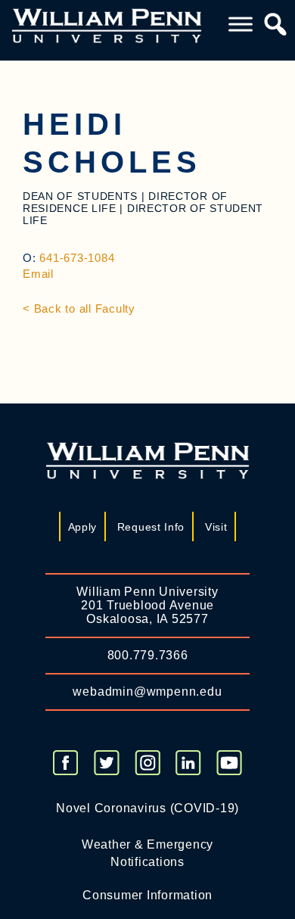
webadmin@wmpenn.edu (147, 691)
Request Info (151, 527)
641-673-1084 (76, 257)
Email (38, 273)
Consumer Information (147, 895)
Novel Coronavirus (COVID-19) (147, 808)
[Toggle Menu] (240, 24)
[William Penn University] (106, 24)
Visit (216, 527)
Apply (83, 527)
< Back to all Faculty (79, 308)
